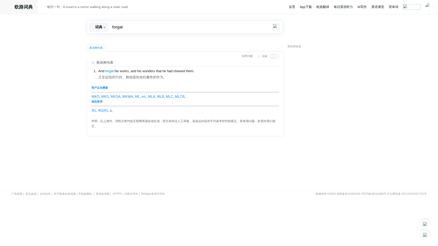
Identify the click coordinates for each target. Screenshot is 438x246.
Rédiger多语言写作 (153, 193)
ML (137, 96)
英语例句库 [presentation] (96, 47)
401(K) (103, 110)
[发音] (43, 7)
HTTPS (117, 193)
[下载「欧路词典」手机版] (425, 224)
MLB (160, 96)
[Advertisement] (321, 119)
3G (93, 110)
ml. (144, 96)
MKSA (115, 96)
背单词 (393, 7)
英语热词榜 (103, 193)
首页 (292, 7)
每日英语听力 (343, 7)
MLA (151, 96)
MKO (95, 96)
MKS (105, 96)
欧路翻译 (322, 7)
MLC (169, 96)
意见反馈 (31, 193)
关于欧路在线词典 (65, 193)
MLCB (180, 96)
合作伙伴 (45, 193)
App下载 (306, 7)
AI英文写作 (131, 193)
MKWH (127, 96)
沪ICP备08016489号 (373, 193)
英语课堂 (377, 7)
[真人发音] (202, 71)
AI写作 (362, 7)
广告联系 (16, 193)
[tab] (96, 48)
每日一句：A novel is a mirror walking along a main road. (88, 7)
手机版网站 (85, 193)
